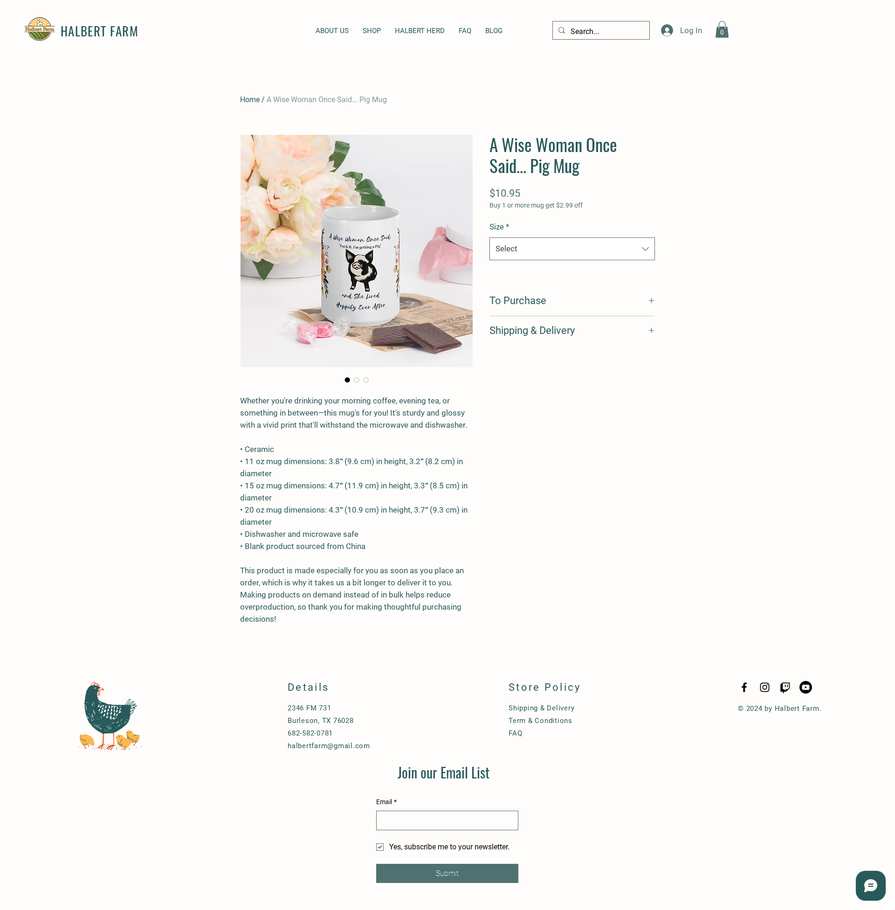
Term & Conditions (540, 720)
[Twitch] (785, 687)
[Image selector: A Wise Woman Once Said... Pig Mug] (347, 379)
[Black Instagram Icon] (764, 687)
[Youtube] (805, 687)
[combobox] (572, 248)
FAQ (515, 733)
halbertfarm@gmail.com (329, 746)
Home (250, 99)
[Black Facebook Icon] (744, 687)
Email (386, 802)
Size (499, 226)
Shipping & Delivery (541, 708)
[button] (722, 29)
